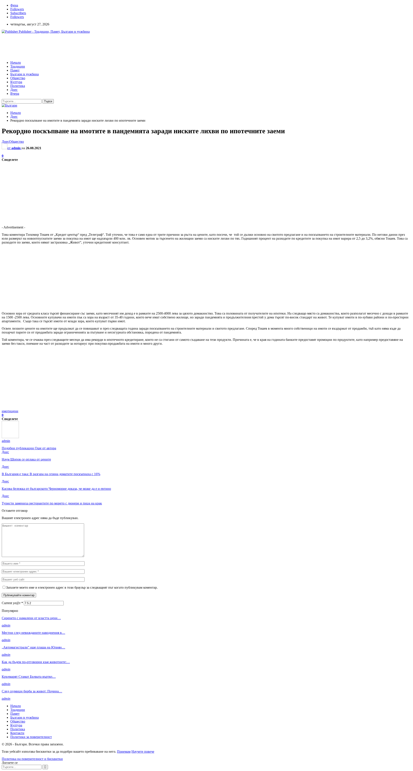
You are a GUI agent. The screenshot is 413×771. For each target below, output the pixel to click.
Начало (15, 62)
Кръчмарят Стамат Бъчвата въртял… (29, 676)
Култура (16, 82)
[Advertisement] (80, 46)
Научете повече (142, 751)
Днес (14, 90)
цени (14, 411)
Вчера (14, 93)
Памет (15, 70)
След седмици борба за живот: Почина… (32, 691)
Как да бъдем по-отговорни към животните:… (36, 662)
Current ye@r (12, 603)
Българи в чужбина (24, 74)
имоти (6, 411)
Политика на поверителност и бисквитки (32, 759)
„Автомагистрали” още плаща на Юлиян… (33, 647)
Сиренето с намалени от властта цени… (31, 618)
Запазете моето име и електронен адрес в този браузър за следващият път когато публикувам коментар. (82, 587)
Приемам (124, 751)
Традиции (17, 66)
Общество (17, 78)
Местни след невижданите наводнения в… (33, 632)
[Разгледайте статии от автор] (10, 437)
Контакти (17, 733)
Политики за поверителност (31, 737)
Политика (17, 86)
